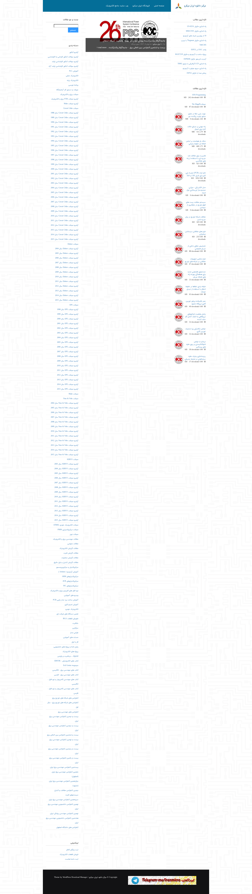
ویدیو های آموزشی (71, 595)
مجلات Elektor (73, 244)
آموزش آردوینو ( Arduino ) (68, 572)
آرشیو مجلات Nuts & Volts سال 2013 (64, 445)
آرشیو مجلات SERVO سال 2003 (66, 464)
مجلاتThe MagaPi (199, 104)
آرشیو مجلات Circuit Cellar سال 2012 (64, 225)
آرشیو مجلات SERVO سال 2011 (66, 501)
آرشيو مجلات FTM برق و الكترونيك (64, 99)
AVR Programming (199, 95)
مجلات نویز (74, 534)
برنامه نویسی (73, 85)
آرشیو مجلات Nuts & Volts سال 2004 (64, 403)
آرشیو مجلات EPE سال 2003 (67, 333)
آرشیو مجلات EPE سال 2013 (67, 380)
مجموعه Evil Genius (70, 665)
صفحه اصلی (159, 5)
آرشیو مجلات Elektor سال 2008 (66, 267)
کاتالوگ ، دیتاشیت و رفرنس (67, 656)
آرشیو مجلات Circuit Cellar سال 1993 (64, 136)
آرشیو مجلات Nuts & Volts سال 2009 (64, 426)
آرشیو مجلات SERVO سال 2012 (66, 506)
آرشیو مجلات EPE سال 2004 (67, 337)
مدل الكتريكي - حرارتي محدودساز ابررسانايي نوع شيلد (196, 190)
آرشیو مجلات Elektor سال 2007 (66, 263)
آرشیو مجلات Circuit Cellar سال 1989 (64, 117)
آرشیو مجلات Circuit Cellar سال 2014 (64, 234)
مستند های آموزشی (70, 637)
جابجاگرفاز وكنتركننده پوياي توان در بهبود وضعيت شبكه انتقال (134, 40)
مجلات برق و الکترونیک (69, 94)
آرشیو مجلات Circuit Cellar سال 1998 (64, 160)
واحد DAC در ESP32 (198, 50)
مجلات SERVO (72, 459)
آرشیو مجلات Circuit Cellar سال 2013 (64, 230)
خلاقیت (75, 623)
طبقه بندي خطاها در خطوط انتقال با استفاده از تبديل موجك (196, 289)
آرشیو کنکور (73, 52)
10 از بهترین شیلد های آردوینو (194, 36)
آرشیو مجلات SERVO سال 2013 (66, 511)
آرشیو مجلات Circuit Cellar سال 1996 (64, 150)
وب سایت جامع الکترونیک (117, 5)
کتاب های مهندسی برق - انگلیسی (65, 670)
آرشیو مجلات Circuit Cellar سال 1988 (64, 113)
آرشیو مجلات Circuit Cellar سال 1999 (64, 164)
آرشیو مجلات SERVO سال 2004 (66, 469)
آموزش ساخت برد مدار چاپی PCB (65, 600)
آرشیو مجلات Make (71, 104)
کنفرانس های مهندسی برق (68, 712)
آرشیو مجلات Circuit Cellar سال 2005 (64, 192)
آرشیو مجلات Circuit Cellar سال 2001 (64, 174)
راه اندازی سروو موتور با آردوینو (194, 68)
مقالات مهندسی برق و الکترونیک (65, 539)
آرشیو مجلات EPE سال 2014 (67, 384)
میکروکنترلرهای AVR (70, 581)
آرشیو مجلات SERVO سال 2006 (66, 478)
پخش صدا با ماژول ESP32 (196, 73)
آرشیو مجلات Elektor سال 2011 (66, 281)
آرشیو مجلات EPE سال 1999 (67, 314)
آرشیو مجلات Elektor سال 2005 (66, 253)
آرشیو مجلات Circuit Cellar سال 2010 (64, 216)
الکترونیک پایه (72, 80)
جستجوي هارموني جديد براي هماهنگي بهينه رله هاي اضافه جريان (197, 274)
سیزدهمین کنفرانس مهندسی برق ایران (63, 799)
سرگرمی (75, 628)
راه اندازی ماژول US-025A (196, 26)
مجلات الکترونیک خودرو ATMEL (65, 525)
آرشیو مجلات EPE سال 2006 (67, 347)
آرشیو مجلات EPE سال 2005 (67, 342)
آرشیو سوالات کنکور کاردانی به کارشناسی (63, 57)
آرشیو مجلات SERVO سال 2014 (66, 515)
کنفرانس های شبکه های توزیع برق (65, 698)
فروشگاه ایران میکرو (141, 5)
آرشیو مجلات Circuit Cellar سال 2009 (64, 211)
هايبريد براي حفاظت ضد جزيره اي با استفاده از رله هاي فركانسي (196, 158)
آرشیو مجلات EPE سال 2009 (67, 361)
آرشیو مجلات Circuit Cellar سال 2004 (64, 188)
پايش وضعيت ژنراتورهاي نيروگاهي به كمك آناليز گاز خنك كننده (195, 317)
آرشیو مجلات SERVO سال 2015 (66, 520)
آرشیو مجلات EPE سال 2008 (67, 356)
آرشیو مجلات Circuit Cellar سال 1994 (64, 141)
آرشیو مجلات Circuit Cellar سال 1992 (64, 131)
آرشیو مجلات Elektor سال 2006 (66, 258)
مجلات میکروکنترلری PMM (68, 530)
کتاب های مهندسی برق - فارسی (66, 675)
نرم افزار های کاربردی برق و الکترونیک (64, 591)
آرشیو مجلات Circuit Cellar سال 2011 (64, 220)
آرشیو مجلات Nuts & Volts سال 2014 (64, 450)
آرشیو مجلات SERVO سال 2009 (66, 492)
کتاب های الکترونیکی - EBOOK (66, 661)
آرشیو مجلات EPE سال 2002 (67, 328)
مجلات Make (73, 394)
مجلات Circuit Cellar (70, 108)
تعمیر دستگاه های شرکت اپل (67, 614)
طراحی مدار (74, 633)
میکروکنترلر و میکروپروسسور (67, 567)
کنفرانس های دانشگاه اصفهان (67, 827)
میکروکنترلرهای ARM (70, 576)
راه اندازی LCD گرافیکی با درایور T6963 (192, 64)
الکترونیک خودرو (71, 609)
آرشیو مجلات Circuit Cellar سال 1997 (64, 155)
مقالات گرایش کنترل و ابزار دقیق (66, 562)
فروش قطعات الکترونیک (69, 854)
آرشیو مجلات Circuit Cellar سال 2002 (64, 178)
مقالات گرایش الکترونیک (69, 548)
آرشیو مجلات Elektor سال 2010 (66, 277)
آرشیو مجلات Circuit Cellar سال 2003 (64, 183)
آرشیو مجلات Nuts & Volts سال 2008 (64, 422)
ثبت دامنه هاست (71, 859)
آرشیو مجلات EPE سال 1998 (67, 309)
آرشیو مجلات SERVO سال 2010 (66, 497)
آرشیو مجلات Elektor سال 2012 (66, 286)
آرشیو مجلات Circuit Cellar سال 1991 (64, 127)
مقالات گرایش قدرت (70, 553)
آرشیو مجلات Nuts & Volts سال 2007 (64, 417)
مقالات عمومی (72, 544)
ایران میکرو (156, 44)
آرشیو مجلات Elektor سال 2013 (66, 291)
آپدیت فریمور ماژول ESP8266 (195, 59)
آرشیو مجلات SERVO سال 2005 (66, 473)
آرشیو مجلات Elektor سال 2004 (66, 249)
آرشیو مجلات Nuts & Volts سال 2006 (64, 412)
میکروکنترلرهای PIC (70, 586)
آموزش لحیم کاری (71, 604)
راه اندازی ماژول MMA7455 (196, 31)
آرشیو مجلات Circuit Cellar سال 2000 (64, 169)
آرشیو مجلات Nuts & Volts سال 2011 (64, 436)
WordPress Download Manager (75, 877)
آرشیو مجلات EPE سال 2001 (67, 323)
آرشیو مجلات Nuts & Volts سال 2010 (64, 431)
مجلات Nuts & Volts (70, 398)
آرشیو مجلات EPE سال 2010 (67, 366)
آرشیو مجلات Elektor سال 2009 (66, 272)
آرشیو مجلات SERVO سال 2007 (66, 483)
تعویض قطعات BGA (70, 619)
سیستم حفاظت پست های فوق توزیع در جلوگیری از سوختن (196, 205)
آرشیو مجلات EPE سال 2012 (67, 375)
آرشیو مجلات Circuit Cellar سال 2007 (64, 202)
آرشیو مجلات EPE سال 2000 (67, 319)
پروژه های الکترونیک (70, 651)
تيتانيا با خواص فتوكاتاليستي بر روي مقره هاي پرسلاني (196, 344)
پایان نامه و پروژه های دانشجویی (66, 647)
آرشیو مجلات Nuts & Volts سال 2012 (64, 440)
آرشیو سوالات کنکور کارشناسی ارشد (65, 61)
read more (102, 47)
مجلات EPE (74, 305)
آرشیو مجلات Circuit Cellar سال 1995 (64, 146)
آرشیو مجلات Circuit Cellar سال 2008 (64, 206)
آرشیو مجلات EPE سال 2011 (67, 370)
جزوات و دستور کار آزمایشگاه (67, 90)
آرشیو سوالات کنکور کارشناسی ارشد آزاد (63, 66)
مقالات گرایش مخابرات (69, 558)
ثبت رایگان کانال (72, 850)
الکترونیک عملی (72, 76)
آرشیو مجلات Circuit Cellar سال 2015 (64, 239)
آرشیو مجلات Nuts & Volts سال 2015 (64, 455)
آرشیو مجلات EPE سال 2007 (67, 352)
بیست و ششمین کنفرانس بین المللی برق (62, 735)
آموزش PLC (73, 71)
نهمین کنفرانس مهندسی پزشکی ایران (64, 813)
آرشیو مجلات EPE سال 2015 (67, 389)
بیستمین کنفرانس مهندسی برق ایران (64, 767)
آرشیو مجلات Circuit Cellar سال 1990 (64, 122)
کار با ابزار (75, 642)
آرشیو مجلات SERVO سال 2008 (66, 487)
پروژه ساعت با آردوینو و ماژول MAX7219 (190, 54)
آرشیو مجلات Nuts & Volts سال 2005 (64, 408)
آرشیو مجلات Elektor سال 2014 (66, 295)
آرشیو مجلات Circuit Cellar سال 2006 (64, 197)
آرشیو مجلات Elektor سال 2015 (66, 300)
